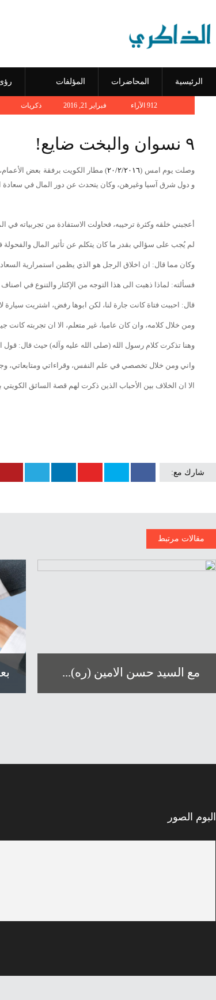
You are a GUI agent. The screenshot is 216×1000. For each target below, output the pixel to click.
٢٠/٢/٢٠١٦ (123, 170)
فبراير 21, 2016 (85, 105)
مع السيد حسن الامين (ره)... (131, 672)
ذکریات (31, 105)
